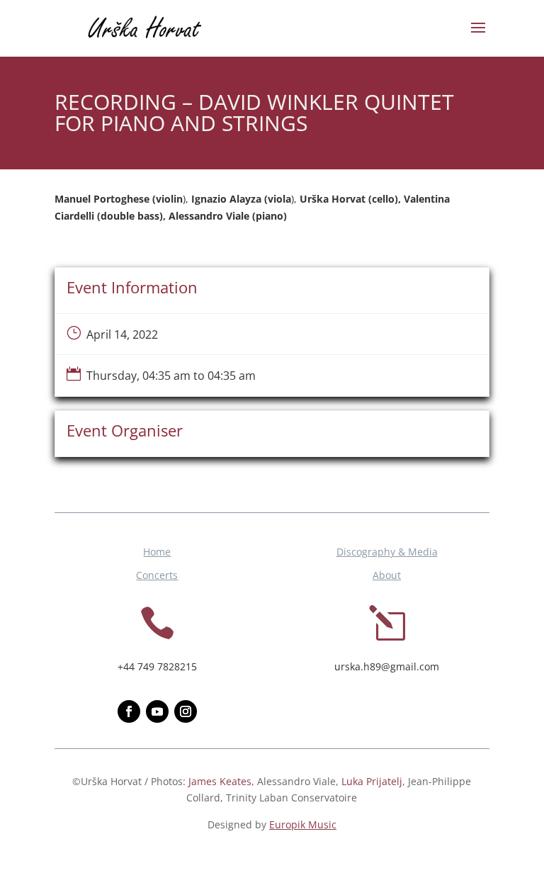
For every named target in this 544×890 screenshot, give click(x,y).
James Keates (219, 781)
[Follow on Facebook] (129, 711)
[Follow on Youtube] (157, 711)
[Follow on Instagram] (185, 711)
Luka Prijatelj (371, 781)
